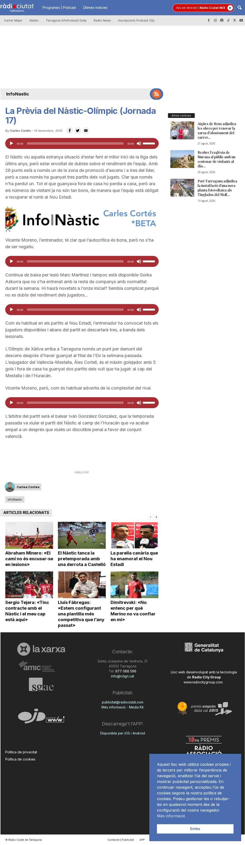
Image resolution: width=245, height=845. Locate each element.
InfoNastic (17, 94)
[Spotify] (222, 20)
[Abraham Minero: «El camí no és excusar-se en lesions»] (29, 535)
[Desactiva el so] (139, 143)
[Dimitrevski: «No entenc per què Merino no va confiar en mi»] (134, 584)
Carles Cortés (20, 130)
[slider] (149, 143)
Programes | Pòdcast (59, 7)
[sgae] (41, 684)
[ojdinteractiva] (41, 718)
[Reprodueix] (11, 143)
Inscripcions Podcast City (136, 20)
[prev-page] (150, 516)
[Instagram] (215, 20)
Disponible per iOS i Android (122, 733)
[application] (82, 143)
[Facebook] (209, 20)
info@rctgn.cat (122, 676)
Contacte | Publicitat (120, 839)
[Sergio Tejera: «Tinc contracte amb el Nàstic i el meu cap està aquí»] (29, 584)
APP (142, 839)
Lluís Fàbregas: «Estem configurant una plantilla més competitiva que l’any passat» (81, 614)
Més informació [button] (171, 815)
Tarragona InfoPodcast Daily (66, 20)
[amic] (41, 666)
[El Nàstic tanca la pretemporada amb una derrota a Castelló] (82, 535)
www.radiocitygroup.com (203, 682)
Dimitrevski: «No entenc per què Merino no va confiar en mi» (133, 611)
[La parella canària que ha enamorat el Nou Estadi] (134, 535)
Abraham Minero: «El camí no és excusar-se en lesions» (29, 558)
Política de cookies (20, 759)
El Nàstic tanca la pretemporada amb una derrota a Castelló (82, 558)
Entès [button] (195, 829)
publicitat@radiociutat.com (122, 702)
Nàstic (34, 20)
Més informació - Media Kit (122, 707)
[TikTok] (228, 20)
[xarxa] (41, 649)
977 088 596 (125, 671)
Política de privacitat (21, 752)
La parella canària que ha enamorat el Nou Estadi (134, 558)
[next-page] (156, 516)
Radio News (102, 20)
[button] (239, 8)
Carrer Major (13, 20)
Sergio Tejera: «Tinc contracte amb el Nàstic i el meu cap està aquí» (27, 611)
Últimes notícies (95, 7)
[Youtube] (241, 20)
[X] (235, 20)
